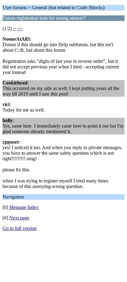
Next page (19, 217)
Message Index (24, 207)
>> (20, 28)
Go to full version (19, 228)
